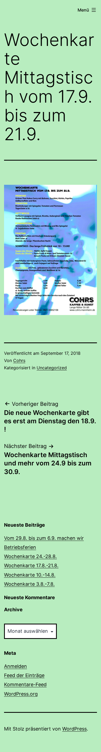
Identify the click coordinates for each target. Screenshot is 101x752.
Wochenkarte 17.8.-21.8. (31, 565)
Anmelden (15, 666)
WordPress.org (21, 694)
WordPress (74, 729)
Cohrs (19, 360)
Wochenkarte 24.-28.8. (30, 556)
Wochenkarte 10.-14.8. (29, 575)
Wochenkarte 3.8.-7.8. (29, 584)
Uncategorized (52, 367)
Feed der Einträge (24, 675)
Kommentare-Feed (25, 684)
